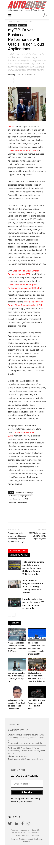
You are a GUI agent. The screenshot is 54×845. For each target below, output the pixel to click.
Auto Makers (17, 21)
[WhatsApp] (37, 80)
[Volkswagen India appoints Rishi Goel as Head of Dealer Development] (17, 692)
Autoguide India (16, 75)
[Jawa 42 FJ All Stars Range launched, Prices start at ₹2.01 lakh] (37, 692)
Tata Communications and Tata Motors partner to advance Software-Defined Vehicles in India (33, 568)
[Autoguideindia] (27, 6)
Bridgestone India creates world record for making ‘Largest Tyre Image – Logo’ (17, 537)
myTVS (11, 126)
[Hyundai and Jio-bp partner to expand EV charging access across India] (14, 602)
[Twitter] (25, 80)
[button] (10, 15)
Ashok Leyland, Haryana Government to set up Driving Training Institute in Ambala (33, 586)
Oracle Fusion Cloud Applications (23, 150)
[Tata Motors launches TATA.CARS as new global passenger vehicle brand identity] (37, 634)
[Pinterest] (31, 80)
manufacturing (14, 499)
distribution (13, 496)
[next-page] (13, 614)
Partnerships (27, 21)
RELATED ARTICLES (18, 551)
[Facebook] (18, 80)
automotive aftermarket (18, 502)
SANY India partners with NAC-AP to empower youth (37, 536)
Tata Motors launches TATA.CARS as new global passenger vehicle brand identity (36, 648)
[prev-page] (9, 614)
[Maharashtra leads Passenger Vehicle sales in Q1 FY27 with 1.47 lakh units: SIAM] (17, 634)
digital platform (26, 496)
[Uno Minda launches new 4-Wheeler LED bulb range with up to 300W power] (17, 664)
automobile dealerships (24, 493)
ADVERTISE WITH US (18, 730)
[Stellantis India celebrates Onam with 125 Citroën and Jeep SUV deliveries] (37, 664)
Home (10, 21)
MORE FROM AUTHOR (19, 555)
